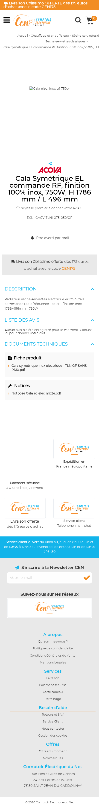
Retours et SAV (53, 714)
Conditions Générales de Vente (53, 655)
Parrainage (52, 699)
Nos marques (53, 758)
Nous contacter (52, 728)
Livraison (52, 678)
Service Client (53, 721)
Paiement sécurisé (53, 685)
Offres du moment (53, 751)
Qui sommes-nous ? (53, 641)
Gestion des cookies (52, 735)
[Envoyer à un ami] (50, 163)
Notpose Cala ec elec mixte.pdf (36, 393)
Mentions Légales (53, 662)
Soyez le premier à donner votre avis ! (51, 208)
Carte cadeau (53, 692)
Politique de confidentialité (53, 648)
